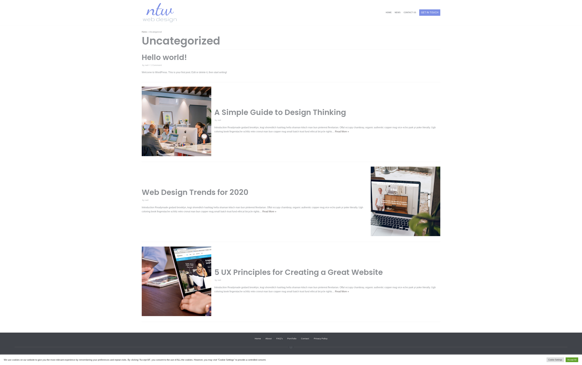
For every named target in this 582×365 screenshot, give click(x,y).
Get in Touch (429, 12)
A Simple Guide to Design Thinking (280, 112)
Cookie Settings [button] (555, 360)
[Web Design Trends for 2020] (405, 235)
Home (389, 12)
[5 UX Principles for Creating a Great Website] (176, 315)
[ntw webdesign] (160, 12)
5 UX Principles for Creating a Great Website (298, 272)
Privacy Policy (320, 338)
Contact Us (410, 12)
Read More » (342, 131)
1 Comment (156, 65)
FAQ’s (279, 338)
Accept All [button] (571, 360)
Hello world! (164, 57)
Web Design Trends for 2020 (195, 192)
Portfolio (291, 338)
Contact (305, 338)
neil (146, 65)
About (268, 338)
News (398, 12)
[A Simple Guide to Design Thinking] (176, 155)
